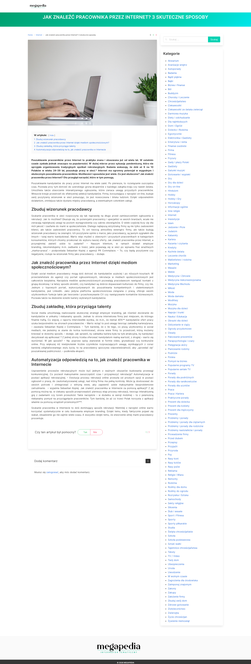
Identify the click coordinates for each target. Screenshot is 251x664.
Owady (172, 332)
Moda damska (175, 296)
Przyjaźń (172, 446)
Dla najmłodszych (177, 121)
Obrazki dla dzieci (178, 320)
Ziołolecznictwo (176, 608)
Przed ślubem (175, 438)
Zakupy (172, 592)
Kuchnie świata (176, 251)
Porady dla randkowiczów (182, 381)
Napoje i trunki (176, 312)
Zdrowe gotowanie (178, 604)
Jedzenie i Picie (176, 227)
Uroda (171, 568)
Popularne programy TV (181, 365)
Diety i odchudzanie (179, 117)
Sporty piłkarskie (177, 523)
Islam (171, 223)
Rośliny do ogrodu (178, 491)
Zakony (172, 588)
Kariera (172, 239)
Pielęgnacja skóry (177, 344)
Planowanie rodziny (178, 349)
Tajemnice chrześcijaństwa (182, 547)
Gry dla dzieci (175, 182)
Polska (171, 357)
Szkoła (171, 535)
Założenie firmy (176, 596)
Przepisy (172, 442)
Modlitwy (173, 300)
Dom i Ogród (175, 125)
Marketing (173, 263)
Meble (171, 271)
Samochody (174, 499)
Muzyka (172, 304)
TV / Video (174, 556)
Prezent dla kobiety (178, 405)
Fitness (172, 154)
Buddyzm (173, 93)
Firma (171, 150)
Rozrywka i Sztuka (178, 495)
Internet (39, 35)
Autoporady (174, 68)
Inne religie (174, 210)
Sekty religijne (175, 503)
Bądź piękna (174, 77)
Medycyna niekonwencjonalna (184, 280)
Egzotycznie (175, 133)
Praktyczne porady (178, 397)
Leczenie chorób (177, 255)
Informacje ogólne (178, 206)
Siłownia (172, 507)
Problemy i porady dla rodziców (185, 426)
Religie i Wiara (175, 474)
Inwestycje (174, 219)
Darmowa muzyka (178, 113)
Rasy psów (174, 466)
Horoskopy (174, 202)
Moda (171, 292)
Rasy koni (173, 458)
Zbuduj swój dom (177, 600)
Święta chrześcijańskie (180, 531)
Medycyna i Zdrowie (179, 275)
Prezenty (173, 413)
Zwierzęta (173, 612)
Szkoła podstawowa (179, 539)
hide (52, 135)
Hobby (171, 194)
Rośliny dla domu (177, 487)
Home (30, 35)
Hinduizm (173, 190)
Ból (169, 89)
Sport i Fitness (176, 515)
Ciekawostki (174, 105)
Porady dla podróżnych (181, 377)
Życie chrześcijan (177, 616)
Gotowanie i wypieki (179, 174)
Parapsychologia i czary (181, 340)
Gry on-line (174, 186)
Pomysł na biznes (177, 361)
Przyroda (173, 450)
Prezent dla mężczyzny (181, 409)
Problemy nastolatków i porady (185, 430)
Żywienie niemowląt (179, 620)
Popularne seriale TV (179, 369)
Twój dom (173, 560)
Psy (170, 454)
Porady (172, 373)
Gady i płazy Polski (178, 162)
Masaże (172, 267)
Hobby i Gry (174, 198)
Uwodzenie (174, 572)
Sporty (171, 519)
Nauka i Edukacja (177, 316)
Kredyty (172, 247)
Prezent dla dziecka (179, 401)
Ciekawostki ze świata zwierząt (185, 109)
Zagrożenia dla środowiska (183, 580)
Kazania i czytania (178, 243)
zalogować (52, 472)
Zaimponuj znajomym (179, 584)
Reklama (172, 470)
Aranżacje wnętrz (177, 64)
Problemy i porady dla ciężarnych (186, 422)
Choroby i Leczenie (178, 97)
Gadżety (172, 166)
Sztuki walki (174, 543)
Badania (172, 72)
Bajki (170, 81)
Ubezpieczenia (176, 564)
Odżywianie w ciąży (179, 324)
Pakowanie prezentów (180, 336)
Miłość (171, 288)
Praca (171, 389)
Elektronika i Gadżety (180, 137)
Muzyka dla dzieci (178, 308)
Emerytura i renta (177, 141)
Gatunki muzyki (176, 170)
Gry (170, 178)
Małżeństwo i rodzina (179, 259)
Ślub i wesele (175, 511)
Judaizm (172, 231)
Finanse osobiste (177, 146)
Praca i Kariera (176, 393)
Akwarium (173, 60)
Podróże (172, 353)
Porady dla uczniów (179, 385)
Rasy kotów (174, 462)
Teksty (171, 551)
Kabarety (173, 235)
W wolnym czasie (177, 576)
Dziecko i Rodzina (178, 129)
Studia (171, 527)
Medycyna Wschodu (179, 284)
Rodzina (172, 482)
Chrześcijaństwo (177, 101)
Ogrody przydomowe (179, 328)
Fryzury (172, 158)
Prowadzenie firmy (178, 434)
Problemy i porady (178, 418)
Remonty (173, 478)
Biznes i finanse (176, 85)
